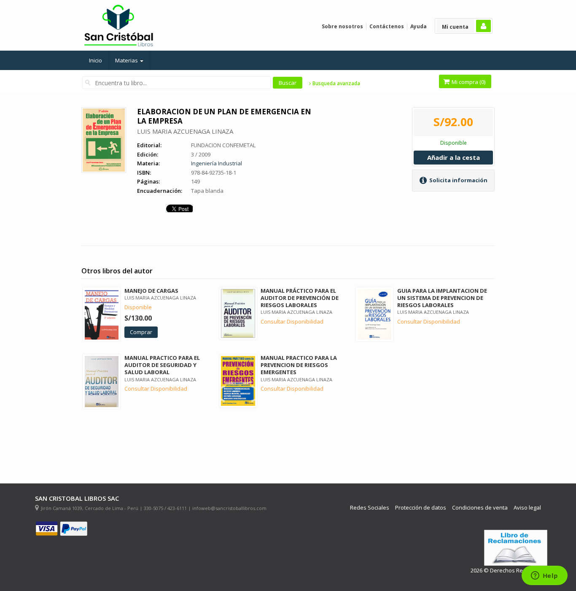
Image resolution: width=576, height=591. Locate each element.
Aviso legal (527, 507)
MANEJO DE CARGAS (151, 290)
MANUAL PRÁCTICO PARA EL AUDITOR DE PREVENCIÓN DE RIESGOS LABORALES (300, 298)
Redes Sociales (369, 507)
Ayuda (418, 26)
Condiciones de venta (480, 507)
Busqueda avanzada (335, 83)
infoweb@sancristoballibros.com (229, 508)
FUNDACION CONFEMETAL (223, 145)
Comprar (141, 332)
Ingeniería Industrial (216, 163)
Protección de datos (420, 507)
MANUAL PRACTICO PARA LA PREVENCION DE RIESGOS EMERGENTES (299, 365)
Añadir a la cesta (453, 157)
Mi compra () (467, 82)
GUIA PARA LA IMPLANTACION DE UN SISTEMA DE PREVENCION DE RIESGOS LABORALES (442, 298)
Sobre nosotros (342, 26)
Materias (127, 60)
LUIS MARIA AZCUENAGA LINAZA (185, 131)
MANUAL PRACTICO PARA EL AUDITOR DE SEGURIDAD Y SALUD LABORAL (162, 365)
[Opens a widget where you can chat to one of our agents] (544, 576)
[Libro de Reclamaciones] (515, 548)
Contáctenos (386, 26)
